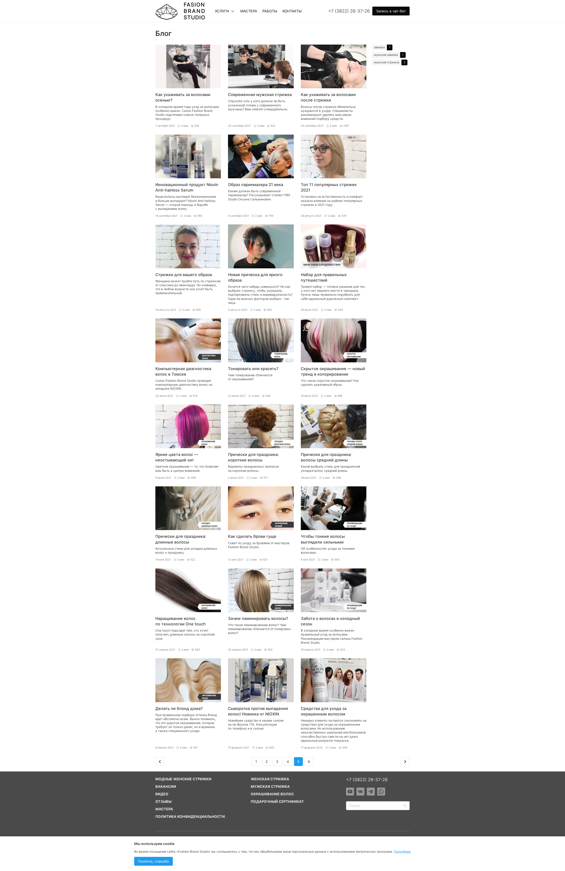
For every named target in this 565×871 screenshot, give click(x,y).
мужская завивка (386, 54)
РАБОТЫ (269, 11)
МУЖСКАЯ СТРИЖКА (270, 786)
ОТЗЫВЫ (163, 801)
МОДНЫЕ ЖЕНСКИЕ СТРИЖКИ (183, 779)
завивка (379, 47)
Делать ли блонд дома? (179, 708)
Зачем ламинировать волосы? (258, 618)
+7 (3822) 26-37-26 (367, 779)
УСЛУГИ (222, 11)
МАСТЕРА (248, 11)
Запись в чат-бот (391, 11)
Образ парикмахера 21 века (255, 184)
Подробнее (402, 851)
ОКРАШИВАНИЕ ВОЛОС (272, 794)
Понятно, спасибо (153, 861)
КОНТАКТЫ (292, 11)
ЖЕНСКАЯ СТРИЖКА (270, 779)
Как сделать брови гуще (252, 536)
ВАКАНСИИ (165, 786)
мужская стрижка (386, 62)
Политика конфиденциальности (190, 816)
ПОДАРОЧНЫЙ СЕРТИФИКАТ (277, 801)
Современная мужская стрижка (260, 94)
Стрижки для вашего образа (183, 274)
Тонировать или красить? (253, 368)
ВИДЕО (161, 794)
